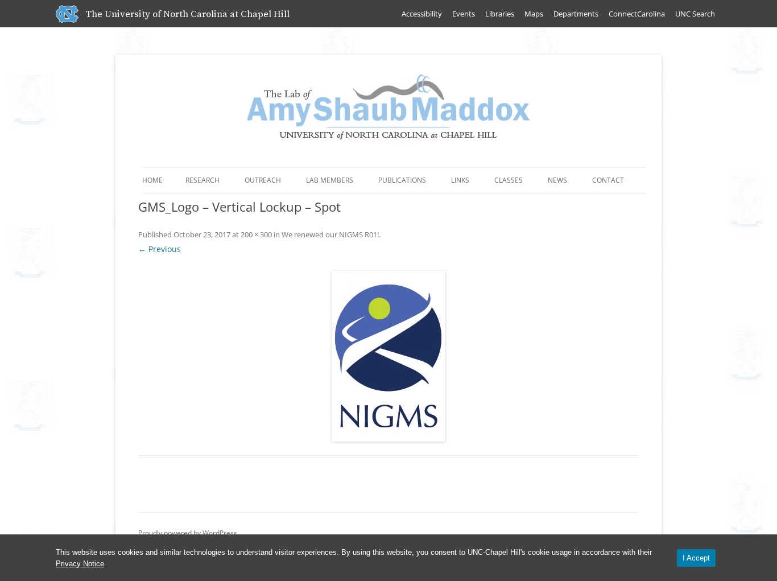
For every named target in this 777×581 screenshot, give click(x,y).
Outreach (263, 180)
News (557, 180)
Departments (575, 14)
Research (202, 180)
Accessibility (422, 14)
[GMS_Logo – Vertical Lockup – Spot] (388, 356)
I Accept (696, 558)
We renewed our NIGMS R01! (330, 234)
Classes (508, 180)
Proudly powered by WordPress (187, 533)
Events (463, 14)
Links (460, 180)
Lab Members (329, 180)
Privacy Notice (80, 563)
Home (152, 180)
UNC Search (695, 14)
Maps (533, 14)
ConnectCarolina (637, 14)
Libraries (499, 14)
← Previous (159, 249)
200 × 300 (256, 234)
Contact (608, 180)
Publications (402, 180)
